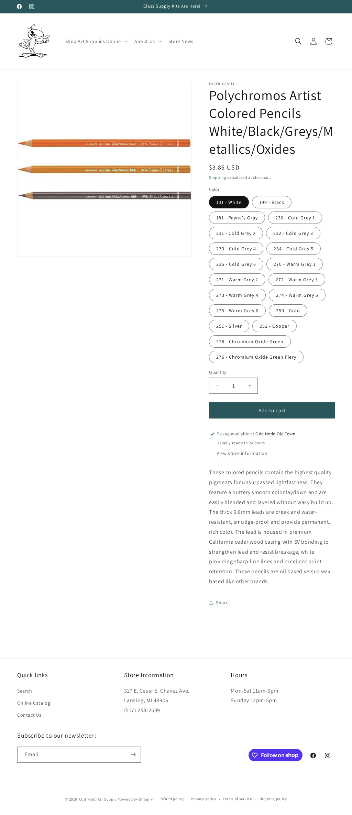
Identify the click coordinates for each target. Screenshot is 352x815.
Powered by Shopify (135, 799)
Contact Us (29, 715)
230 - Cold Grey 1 (295, 218)
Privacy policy (203, 798)
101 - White (229, 202)
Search (24, 691)
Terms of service (237, 798)
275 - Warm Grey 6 (237, 310)
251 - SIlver (229, 326)
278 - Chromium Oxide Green (250, 341)
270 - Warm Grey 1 (295, 264)
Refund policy (172, 798)
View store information (242, 453)
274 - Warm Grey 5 (297, 295)
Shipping (218, 177)
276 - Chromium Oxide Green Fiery (256, 357)
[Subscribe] (133, 755)
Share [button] (222, 602)
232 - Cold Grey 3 (293, 233)
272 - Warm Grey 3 (297, 279)
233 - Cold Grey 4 (236, 249)
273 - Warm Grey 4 (237, 295)
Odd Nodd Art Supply (98, 799)
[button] (95, 41)
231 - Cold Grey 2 (236, 233)
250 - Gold (288, 310)
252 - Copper (274, 326)
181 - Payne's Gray (237, 218)
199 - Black (271, 202)
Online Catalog (33, 703)
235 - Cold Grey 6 (236, 264)
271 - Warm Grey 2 (237, 279)
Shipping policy (272, 798)
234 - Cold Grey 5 (294, 249)
